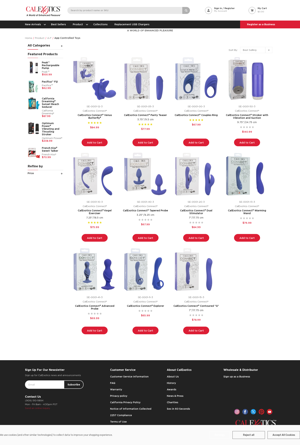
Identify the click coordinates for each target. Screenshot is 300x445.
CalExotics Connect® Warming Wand (247, 212)
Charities (172, 402)
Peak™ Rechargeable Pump (50, 65)
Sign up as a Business (236, 376)
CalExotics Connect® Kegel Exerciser (95, 212)
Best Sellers (58, 24)
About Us (173, 376)
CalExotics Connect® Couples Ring (196, 115)
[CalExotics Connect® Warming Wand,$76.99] (247, 174)
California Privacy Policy (125, 402)
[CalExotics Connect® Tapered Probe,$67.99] (145, 174)
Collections (100, 24)
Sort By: (233, 50)
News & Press (175, 396)
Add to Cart (94, 142)
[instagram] (237, 412)
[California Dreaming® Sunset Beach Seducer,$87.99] (34, 103)
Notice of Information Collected (130, 408)
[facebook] (245, 412)
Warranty (116, 389)
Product (78, 24)
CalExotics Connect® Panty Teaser (145, 115)
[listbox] (256, 50)
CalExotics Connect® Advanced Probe (94, 307)
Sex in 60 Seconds (178, 408)
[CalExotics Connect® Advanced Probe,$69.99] (95, 269)
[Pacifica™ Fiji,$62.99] (34, 86)
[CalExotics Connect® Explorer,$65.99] (145, 269)
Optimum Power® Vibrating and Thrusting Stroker (50, 129)
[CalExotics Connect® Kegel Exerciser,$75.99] (95, 174)
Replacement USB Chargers (131, 24)
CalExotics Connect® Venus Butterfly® (95, 116)
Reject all (248, 435)
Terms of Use (118, 421)
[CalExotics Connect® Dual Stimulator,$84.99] (196, 174)
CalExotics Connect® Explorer (145, 306)
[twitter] (253, 412)
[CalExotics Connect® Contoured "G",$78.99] (196, 269)
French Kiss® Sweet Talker (50, 149)
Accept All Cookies (284, 435)
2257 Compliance (121, 415)
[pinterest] (261, 412)
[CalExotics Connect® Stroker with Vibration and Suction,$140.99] (247, 79)
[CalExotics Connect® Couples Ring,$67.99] (196, 79)
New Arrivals (33, 24)
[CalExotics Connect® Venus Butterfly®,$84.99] (95, 79)
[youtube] (269, 412)
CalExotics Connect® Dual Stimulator (196, 212)
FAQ (112, 383)
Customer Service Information (129, 376)
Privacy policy (118, 396)
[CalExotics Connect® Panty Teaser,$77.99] (145, 79)
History (171, 383)
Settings (219, 435)
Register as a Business (261, 24)
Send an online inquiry (37, 408)
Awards (171, 389)
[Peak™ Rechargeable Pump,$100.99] (34, 67)
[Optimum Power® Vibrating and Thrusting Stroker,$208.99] (34, 128)
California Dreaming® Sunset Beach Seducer (50, 102)
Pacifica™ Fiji (50, 81)
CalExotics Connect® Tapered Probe (145, 210)
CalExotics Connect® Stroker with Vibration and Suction (247, 116)
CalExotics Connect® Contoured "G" (196, 306)
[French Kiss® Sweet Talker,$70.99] (34, 153)
